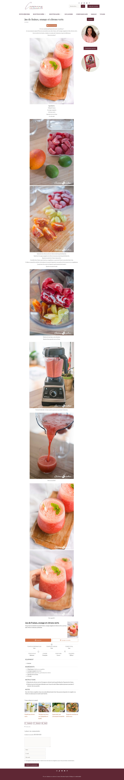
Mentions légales (65, 776)
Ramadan (93, 14)
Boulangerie (69, 14)
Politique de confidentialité (75, 776)
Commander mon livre (90, 48)
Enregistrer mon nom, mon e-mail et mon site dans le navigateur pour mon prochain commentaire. (50, 760)
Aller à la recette (52, 25)
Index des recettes (93, 6)
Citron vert (28, 726)
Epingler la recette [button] (66, 640)
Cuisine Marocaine (82, 14)
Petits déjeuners (24, 14)
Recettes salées (54, 14)
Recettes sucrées (38, 14)
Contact (58, 776)
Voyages (102, 14)
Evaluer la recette (29, 734)
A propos (90, 19)
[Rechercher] (83, 6)
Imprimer (39, 640)
